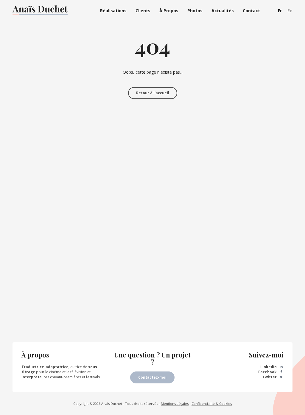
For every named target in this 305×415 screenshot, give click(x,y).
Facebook (268, 371)
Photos (195, 10)
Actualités (222, 10)
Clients (143, 10)
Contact (251, 10)
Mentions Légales (175, 403)
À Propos (168, 10)
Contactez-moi (152, 377)
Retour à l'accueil (152, 92)
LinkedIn (269, 366)
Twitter (270, 377)
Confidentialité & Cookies (212, 403)
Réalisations (113, 10)
